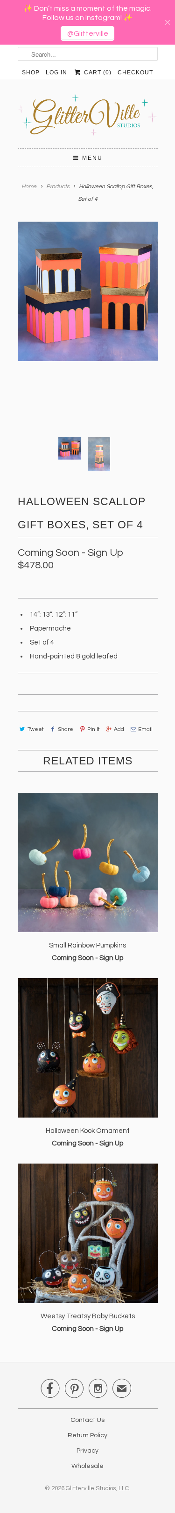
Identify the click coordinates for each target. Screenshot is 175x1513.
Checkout (135, 72)
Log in (56, 72)
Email (145, 729)
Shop (31, 72)
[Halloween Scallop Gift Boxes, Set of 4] (88, 291)
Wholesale (87, 1466)
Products (58, 187)
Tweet (36, 729)
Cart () (96, 72)
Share (65, 729)
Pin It (93, 729)
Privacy (87, 1450)
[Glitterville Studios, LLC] (88, 117)
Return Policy (87, 1435)
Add (119, 729)
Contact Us (87, 1420)
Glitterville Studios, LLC (97, 1488)
